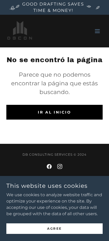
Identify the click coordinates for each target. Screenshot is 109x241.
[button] (97, 31)
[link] (20, 31)
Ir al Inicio (54, 112)
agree (54, 228)
